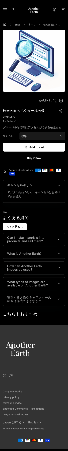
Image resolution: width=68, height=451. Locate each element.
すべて (32, 24)
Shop (18, 24)
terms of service (12, 402)
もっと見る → (15, 226)
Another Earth (18, 428)
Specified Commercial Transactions (23, 408)
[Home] (34, 9)
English (35, 422)
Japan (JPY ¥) (14, 422)
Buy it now (34, 158)
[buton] (14, 422)
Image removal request (16, 414)
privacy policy (11, 397)
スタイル (8, 136)
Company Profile (12, 391)
